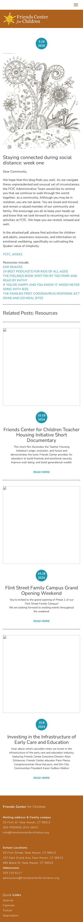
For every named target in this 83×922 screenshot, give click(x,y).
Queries (8, 900)
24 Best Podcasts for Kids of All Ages (35, 271)
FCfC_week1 (13, 254)
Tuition (7, 910)
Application (11, 915)
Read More (41, 472)
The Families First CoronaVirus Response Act (41, 293)
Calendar (9, 905)
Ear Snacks (12, 267)
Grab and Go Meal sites (23, 298)
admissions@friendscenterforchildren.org (31, 878)
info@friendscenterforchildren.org (26, 832)
